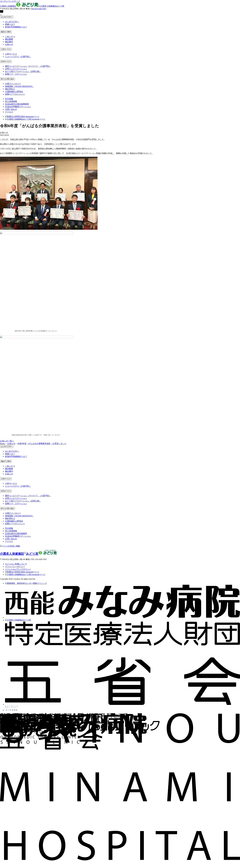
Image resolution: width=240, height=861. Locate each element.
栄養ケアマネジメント (15, 94)
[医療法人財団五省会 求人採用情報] (11, 710)
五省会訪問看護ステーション (18, 107)
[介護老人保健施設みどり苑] (18, 620)
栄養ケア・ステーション (16, 74)
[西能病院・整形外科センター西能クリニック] (26, 583)
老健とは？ (10, 24)
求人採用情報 (11, 101)
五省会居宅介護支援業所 (16, 533)
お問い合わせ (11, 109)
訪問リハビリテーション (16, 69)
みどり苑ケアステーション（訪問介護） (23, 71)
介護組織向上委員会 (14, 91)
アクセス (9, 112)
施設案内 (9, 42)
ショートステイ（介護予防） (18, 57)
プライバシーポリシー (15, 567)
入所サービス (6, 49)
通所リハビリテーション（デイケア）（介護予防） (28, 66)
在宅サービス (6, 61)
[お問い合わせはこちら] (120, 11)
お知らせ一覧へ (7, 441)
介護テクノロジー (13, 84)
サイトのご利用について (16, 564)
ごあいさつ (10, 36)
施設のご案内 (6, 32)
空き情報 (9, 99)
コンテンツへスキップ (10, 1)
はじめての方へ (6, 17)
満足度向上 (10, 89)
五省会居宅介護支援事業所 (17, 104)
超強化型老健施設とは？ (16, 27)
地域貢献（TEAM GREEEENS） (19, 86)
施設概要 (9, 39)
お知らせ (9, 44)
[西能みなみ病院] (122, 618)
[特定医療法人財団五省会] (122, 704)
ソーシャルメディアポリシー (18, 569)
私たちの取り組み (7, 79)
